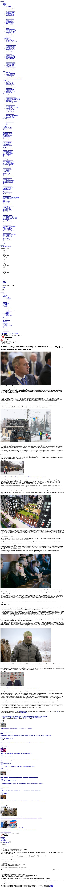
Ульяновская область (10, 68)
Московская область (10, 7)
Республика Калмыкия (10, 33)
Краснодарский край (10, 31)
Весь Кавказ (8, 94)
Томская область (9, 92)
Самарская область (10, 65)
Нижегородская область (11, 56)
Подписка (8, 314)
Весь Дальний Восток (10, 105)
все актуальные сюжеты (6, 832)
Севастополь (8, 37)
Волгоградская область (11, 30)
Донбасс (5, 118)
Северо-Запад (6, 38)
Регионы (2, 1)
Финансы (8, 300)
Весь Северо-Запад (10, 39)
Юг (4, 26)
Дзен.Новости (23, 711)
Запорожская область (10, 120)
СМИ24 (51, 886)
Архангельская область (11, 40)
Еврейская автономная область (12, 107)
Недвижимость (9, 299)
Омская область (9, 88)
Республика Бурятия (10, 117)
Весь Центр (8, 6)
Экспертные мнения (10, 310)
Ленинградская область (11, 45)
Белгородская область (10, 8)
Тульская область (9, 24)
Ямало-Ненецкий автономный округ (14, 79)
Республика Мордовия (10, 63)
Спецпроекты (6, 313)
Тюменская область (10, 76)
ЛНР (7, 123)
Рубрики (2, 293)
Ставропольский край (10, 102)
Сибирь (4, 80)
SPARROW (51, 885)
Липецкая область (9, 17)
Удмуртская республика (11, 67)
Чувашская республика (11, 69)
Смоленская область (10, 21)
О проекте (3, 837)
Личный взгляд (9, 311)
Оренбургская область (10, 57)
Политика (5, 295)
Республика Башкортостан (11, 60)
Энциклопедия (9, 307)
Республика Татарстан (10, 64)
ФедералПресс (24, 712)
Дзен (58, 711)
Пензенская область (10, 58)
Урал (4, 71)
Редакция (3, 839)
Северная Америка (9, 756)
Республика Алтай (10, 89)
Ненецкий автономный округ (12, 43)
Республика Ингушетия (11, 97)
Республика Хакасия (10, 91)
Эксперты (5, 306)
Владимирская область (10, 11)
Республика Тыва (9, 90)
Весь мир (5, 3)
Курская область (9, 16)
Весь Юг (7, 28)
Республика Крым (9, 36)
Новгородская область (10, 47)
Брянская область (9, 9)
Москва (4, 4)
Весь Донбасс (8, 119)
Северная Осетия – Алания (11, 101)
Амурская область (9, 106)
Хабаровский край (10, 114)
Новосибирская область (11, 86)
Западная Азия (8, 763)
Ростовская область (10, 34)
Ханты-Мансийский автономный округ (14, 77)
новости (2, 292)
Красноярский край (10, 85)
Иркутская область (10, 83)
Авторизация (3, 840)
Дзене (16, 718)
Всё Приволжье (9, 54)
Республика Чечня (10, 100)
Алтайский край (9, 82)
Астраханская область (10, 29)
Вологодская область (10, 42)
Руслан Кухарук (4, 403)
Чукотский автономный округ (12, 115)
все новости (3, 806)
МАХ (18, 711)
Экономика (8, 297)
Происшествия (6, 303)
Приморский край (9, 110)
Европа (6, 746)
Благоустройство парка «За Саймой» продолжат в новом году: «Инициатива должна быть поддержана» (25, 716)
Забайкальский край (10, 116)
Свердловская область (10, 73)
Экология (5, 305)
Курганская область (10, 75)
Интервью (8, 312)
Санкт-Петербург (9, 51)
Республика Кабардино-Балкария (13, 98)
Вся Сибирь (8, 81)
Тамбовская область (10, 22)
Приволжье (5, 53)
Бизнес (4, 296)
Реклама (5, 279)
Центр (4, 5)
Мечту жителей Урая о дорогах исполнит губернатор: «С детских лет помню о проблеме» (22, 717)
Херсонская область (10, 122)
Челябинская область (10, 74)
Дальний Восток (6, 103)
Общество (5, 302)
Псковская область (10, 48)
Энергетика (8, 298)
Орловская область (10, 19)
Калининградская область (11, 41)
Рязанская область (9, 20)
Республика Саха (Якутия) (11, 111)
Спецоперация (21, 816)
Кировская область (10, 55)
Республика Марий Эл (10, 62)
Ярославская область (10, 25)
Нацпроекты (6, 304)
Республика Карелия (10, 49)
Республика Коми (9, 50)
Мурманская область (10, 46)
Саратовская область (10, 66)
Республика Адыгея (10, 32)
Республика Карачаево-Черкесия (13, 99)
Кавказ (4, 93)
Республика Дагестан (10, 96)
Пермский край (9, 59)
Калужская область (10, 14)
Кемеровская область (10, 84)
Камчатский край (9, 108)
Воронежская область (10, 12)
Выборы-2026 (21, 827)
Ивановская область (10, 13)
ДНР (7, 124)
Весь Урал (8, 72)
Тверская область (9, 23)
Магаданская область (10, 109)
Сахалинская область (10, 112)
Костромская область (10, 15)
